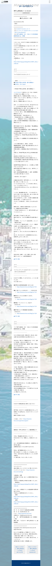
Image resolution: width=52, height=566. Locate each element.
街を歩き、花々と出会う (20, 84)
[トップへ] (4, 2)
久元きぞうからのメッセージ (23, 29)
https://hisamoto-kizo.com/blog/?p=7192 (27, 287)
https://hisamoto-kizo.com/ (25, 513)
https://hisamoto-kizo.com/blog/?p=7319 (27, 306)
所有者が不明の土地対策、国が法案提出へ (24, 82)
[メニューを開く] (49, 1)
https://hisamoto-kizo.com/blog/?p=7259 (27, 299)
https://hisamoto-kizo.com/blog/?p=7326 (27, 313)
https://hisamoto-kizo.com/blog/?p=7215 (27, 292)
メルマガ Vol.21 (17, 92)
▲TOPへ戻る (17, 259)
